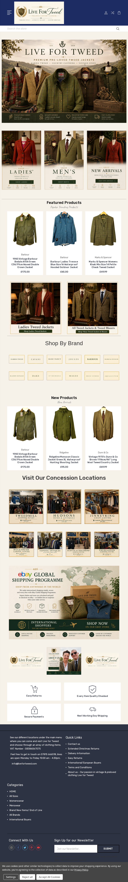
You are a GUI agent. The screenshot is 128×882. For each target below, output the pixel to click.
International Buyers (20, 819)
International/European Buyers (84, 762)
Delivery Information (79, 753)
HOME (12, 791)
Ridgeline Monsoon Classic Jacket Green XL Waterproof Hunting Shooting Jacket (64, 460)
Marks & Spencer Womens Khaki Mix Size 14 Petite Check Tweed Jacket (103, 264)
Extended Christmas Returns (83, 748)
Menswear (14, 805)
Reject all (27, 877)
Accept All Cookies (49, 877)
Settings (11, 877)
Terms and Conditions (80, 767)
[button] (64, 81)
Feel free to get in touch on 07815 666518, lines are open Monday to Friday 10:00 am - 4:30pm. (36, 756)
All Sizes (13, 796)
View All (13, 824)
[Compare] (112, 14)
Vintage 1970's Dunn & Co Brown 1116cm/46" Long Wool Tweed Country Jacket (103, 460)
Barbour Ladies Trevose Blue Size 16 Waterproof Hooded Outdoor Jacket (64, 264)
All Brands (14, 814)
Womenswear (16, 800)
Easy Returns (75, 758)
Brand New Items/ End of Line (25, 810)
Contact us (74, 744)
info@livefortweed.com (24, 763)
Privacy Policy (81, 869)
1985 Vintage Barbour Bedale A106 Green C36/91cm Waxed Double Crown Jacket (25, 263)
